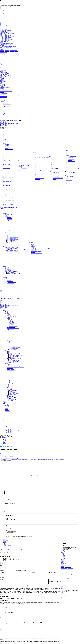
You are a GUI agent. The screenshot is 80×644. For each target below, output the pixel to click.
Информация (63, 570)
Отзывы (4, 541)
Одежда (8, 365)
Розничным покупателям (65, 565)
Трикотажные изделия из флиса (15, 381)
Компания (7, 405)
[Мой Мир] (4, 446)
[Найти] (1, 8)
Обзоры (62, 561)
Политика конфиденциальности (67, 568)
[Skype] (10, 446)
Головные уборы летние (59, 459)
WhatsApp (4, 114)
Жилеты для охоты (43, 459)
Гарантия (62, 566)
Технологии (63, 562)
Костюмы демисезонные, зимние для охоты (8, 459)
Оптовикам (63, 564)
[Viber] (7, 446)
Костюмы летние (37, 459)
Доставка (4, 544)
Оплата (4, 543)
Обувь (8, 352)
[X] (5, 446)
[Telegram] (11, 446)
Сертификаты (63, 559)
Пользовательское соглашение (66, 569)
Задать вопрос (63, 563)
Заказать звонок (8, 433)
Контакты (62, 560)
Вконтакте (4, 110)
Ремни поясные (12, 333)
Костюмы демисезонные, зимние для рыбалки (25, 459)
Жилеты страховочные (51, 459)
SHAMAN (9, 386)
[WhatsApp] (8, 446)
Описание (4, 539)
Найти (62, 593)
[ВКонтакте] (1, 446)
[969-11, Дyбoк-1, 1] (42, 475)
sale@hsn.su (3, 437)
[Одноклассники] (2, 446)
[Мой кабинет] (0, 292)
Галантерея (9, 315)
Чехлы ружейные (12, 342)
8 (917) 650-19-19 (4, 93)
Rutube (4, 112)
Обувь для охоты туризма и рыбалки (16, 355)
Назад (7, 311)
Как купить (5, 542)
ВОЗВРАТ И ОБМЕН (7, 545)
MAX (4, 113)
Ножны (10, 320)
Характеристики (6, 540)
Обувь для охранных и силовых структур (16, 360)
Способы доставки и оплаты (66, 567)
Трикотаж (8, 456)
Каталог (6, 312)
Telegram (4, 111)
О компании (63, 558)
